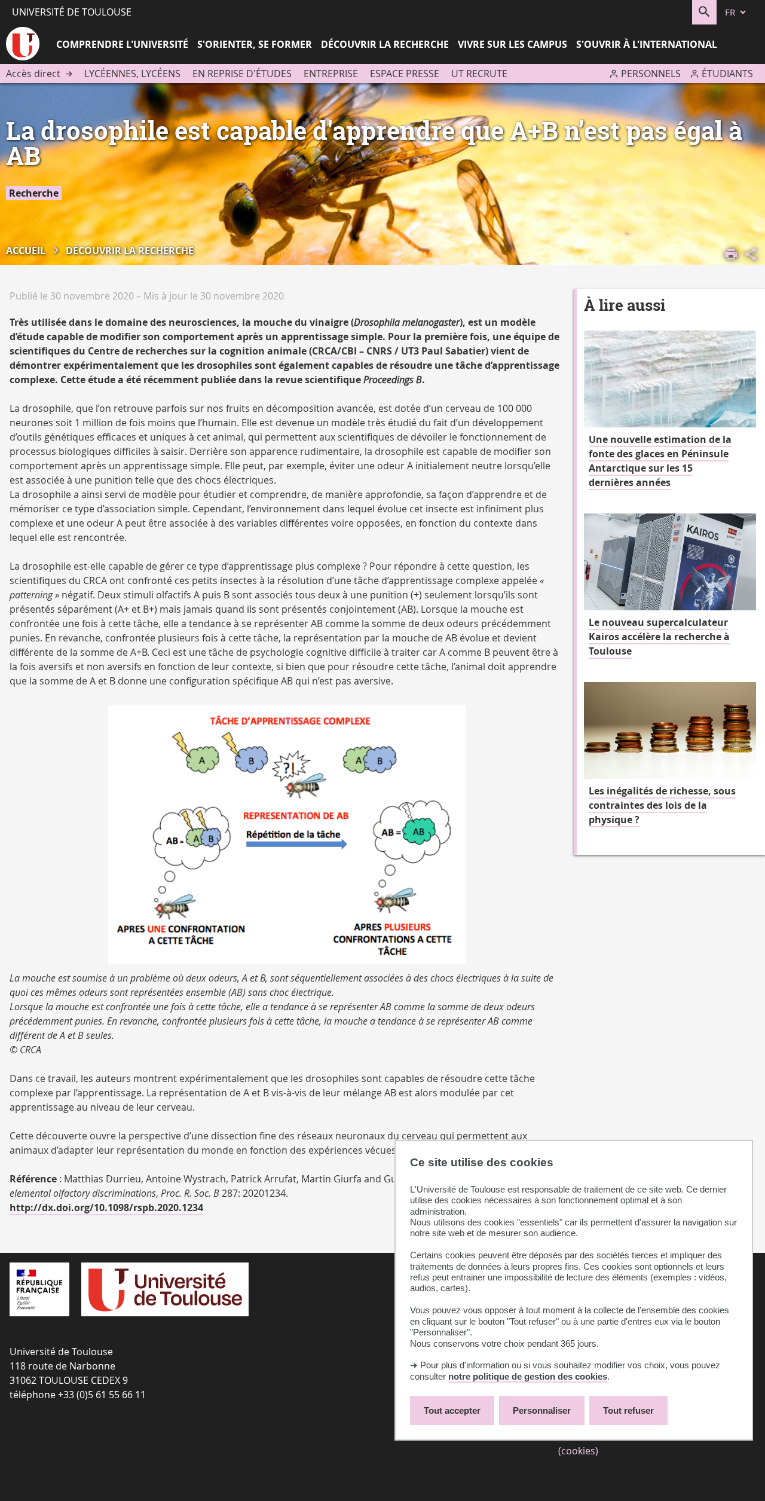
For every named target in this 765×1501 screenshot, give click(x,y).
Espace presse (404, 73)
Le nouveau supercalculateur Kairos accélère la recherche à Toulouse (659, 637)
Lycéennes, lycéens (132, 73)
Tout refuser (628, 1410)
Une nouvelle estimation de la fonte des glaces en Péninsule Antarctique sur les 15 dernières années (660, 461)
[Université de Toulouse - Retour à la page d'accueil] (22, 45)
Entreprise (331, 73)
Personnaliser (542, 1410)
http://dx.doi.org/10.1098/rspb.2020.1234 (106, 1207)
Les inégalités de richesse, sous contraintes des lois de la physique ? (662, 805)
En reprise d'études (242, 73)
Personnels (651, 73)
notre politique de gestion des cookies (527, 1376)
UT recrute (479, 73)
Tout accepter (452, 1410)
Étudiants (727, 73)
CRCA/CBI (334, 350)
